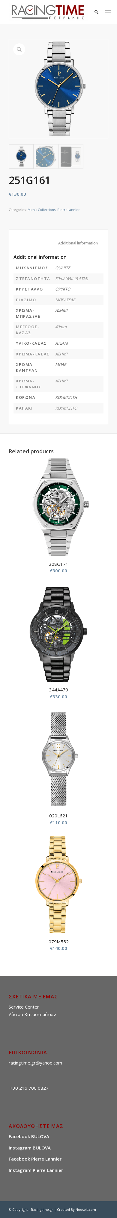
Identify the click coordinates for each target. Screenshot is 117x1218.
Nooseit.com (86, 1209)
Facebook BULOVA (29, 1136)
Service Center (24, 1007)
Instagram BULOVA (30, 1148)
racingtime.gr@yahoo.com (35, 1063)
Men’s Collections (42, 209)
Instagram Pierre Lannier (36, 1170)
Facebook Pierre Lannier (35, 1159)
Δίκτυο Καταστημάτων (32, 1014)
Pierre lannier (68, 209)
